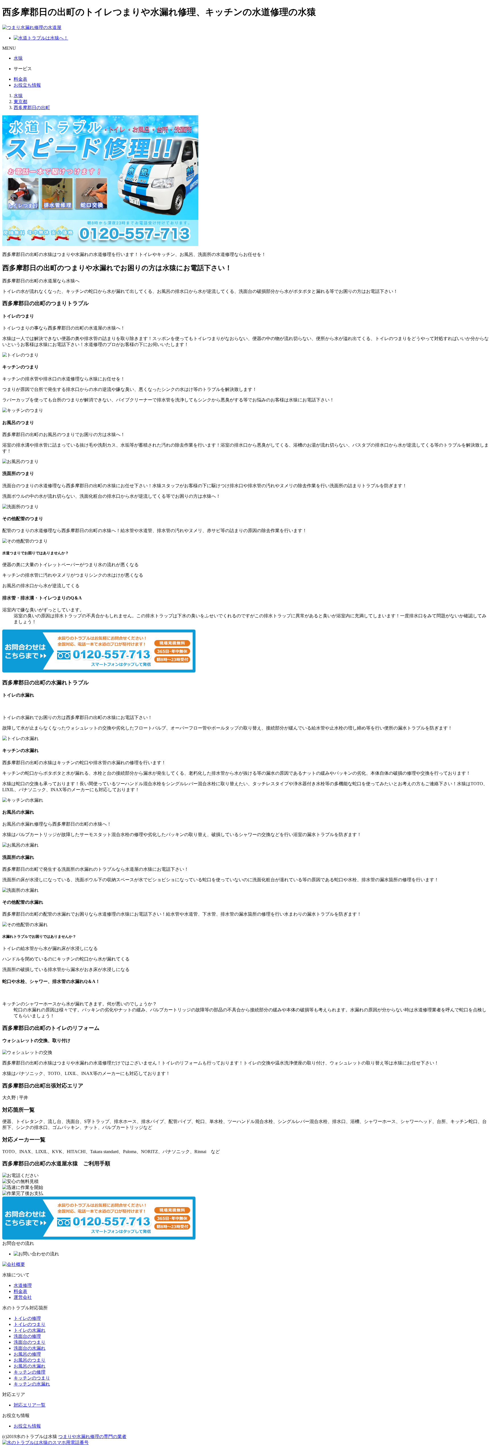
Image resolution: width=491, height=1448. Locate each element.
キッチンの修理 (29, 1372)
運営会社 (23, 1297)
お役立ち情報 (27, 85)
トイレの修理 (27, 1318)
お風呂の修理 (27, 1354)
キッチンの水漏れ (32, 1384)
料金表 (20, 79)
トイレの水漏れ (29, 1330)
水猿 (18, 58)
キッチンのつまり (32, 1378)
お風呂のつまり (29, 1360)
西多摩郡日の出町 (32, 107)
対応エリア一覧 (29, 1405)
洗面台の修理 (27, 1336)
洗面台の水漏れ (29, 1348)
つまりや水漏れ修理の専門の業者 (92, 1436)
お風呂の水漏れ (29, 1366)
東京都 (20, 101)
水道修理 (23, 1285)
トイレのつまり (29, 1324)
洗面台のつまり (29, 1342)
